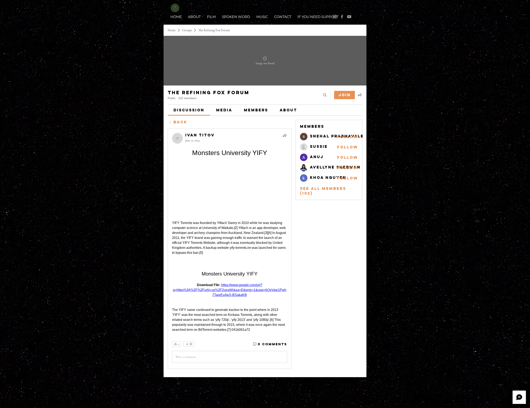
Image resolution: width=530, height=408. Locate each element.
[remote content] (229, 189)
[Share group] (359, 94)
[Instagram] (334, 16)
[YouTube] (349, 16)
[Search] (324, 95)
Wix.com (358, 382)
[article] (230, 249)
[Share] (284, 135)
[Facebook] (341, 16)
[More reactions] (188, 344)
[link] (188, 110)
